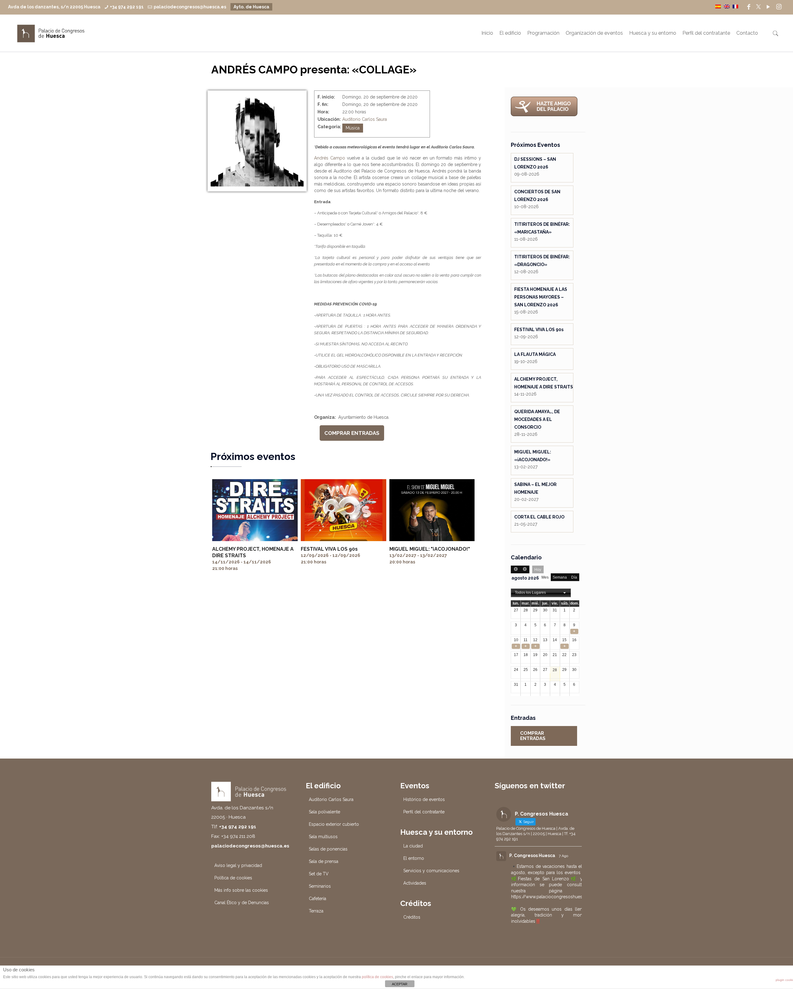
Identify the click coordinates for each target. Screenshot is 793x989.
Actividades (414, 883)
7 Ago (563, 856)
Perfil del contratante (424, 811)
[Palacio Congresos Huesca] (51, 33)
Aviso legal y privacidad (238, 865)
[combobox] (541, 593)
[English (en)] (726, 6)
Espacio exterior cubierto (334, 824)
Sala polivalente (324, 811)
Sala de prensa (323, 861)
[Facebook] (748, 7)
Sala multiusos (323, 836)
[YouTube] (768, 7)
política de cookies (377, 977)
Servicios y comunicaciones (431, 870)
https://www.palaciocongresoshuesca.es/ (553, 896)
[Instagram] (778, 7)
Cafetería (317, 898)
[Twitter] (758, 7)
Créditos (411, 917)
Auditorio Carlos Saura (364, 119)
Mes (545, 577)
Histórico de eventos (424, 799)
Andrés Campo (329, 157)
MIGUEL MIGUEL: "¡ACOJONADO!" (429, 549)
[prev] (515, 569)
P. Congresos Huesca (532, 855)
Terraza (316, 910)
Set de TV (319, 873)
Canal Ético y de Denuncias (241, 902)
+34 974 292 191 (127, 6)
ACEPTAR (399, 984)
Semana (560, 577)
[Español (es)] (718, 6)
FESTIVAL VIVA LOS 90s (329, 549)
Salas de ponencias (328, 849)
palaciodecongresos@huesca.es (190, 6)
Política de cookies (233, 877)
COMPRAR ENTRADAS (351, 433)
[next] (524, 569)
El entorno (413, 858)
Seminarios (320, 886)
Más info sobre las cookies (241, 890)
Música (353, 127)
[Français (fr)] (735, 6)
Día (574, 577)
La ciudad (413, 845)
